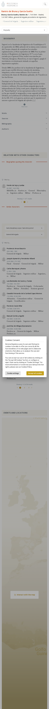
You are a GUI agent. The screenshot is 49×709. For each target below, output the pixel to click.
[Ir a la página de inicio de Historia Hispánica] (11, 3)
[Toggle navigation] (45, 4)
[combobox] (24, 29)
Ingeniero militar (27, 21)
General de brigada (10, 21)
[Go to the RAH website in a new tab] (3, 3)
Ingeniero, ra (41, 21)
